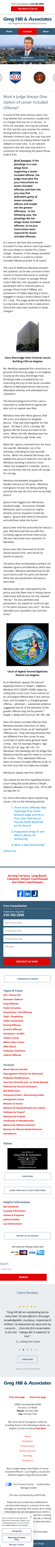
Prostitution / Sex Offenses (17, 1012)
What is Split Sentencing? (29, 844)
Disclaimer (27, 1441)
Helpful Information (16, 1202)
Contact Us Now (27, 961)
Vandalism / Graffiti (13, 1033)
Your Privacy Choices (23, 1484)
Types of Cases (13, 990)
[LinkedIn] (27, 893)
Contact (27, 31)
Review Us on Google (27, 1235)
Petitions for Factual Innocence (20, 1086)
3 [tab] (27, 1350)
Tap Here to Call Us (28, 8)
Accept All (16, 1531)
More (46, 31)
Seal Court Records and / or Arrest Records (25, 1082)
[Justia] (34, 893)
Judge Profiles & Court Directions (28, 1190)
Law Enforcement (12, 1223)
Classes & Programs (13, 1215)
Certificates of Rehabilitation (18, 1120)
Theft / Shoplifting (13, 1016)
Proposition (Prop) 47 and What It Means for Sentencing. (29, 835)
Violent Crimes (11, 1037)
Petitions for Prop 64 (14, 1116)
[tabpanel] (27, 1324)
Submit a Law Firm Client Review (28, 1369)
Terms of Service (27, 1450)
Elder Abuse (9, 1046)
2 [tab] (23, 1350)
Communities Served (27, 979)
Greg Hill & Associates (37, 1531)
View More (27, 1359)
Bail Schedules (11, 1206)
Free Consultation (15, 906)
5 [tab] (36, 1350)
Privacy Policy (27, 1446)
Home (9, 31)
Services (8, 1065)
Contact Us (27, 1460)
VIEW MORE (27, 1176)
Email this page (38, 1397)
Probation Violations (14, 1050)
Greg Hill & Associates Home (27, 21)
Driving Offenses (12, 1025)
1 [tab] (19, 1350)
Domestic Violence (13, 999)
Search (23, 1277)
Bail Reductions (11, 1090)
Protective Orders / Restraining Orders (23, 1095)
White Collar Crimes (13, 1042)
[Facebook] (20, 893)
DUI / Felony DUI (12, 995)
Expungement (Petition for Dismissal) (23, 1073)
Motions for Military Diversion (19, 1125)
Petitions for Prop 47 (14, 1112)
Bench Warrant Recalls (15, 1069)
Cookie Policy (43, 1484)
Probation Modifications (16, 1077)
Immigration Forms (13, 1099)
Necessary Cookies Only (16, 1538)
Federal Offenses (12, 1055)
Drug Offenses (10, 1003)
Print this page (17, 1397)
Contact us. (10, 850)
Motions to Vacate (13, 1103)
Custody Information (14, 1210)
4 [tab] (32, 1350)
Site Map (27, 1455)
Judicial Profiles (11, 1219)
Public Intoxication (13, 1020)
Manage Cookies (29, 1487)
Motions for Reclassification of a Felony (24, 1107)
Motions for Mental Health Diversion (22, 1129)
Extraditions (9, 1133)
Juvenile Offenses (12, 1029)
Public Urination (12, 1007)
